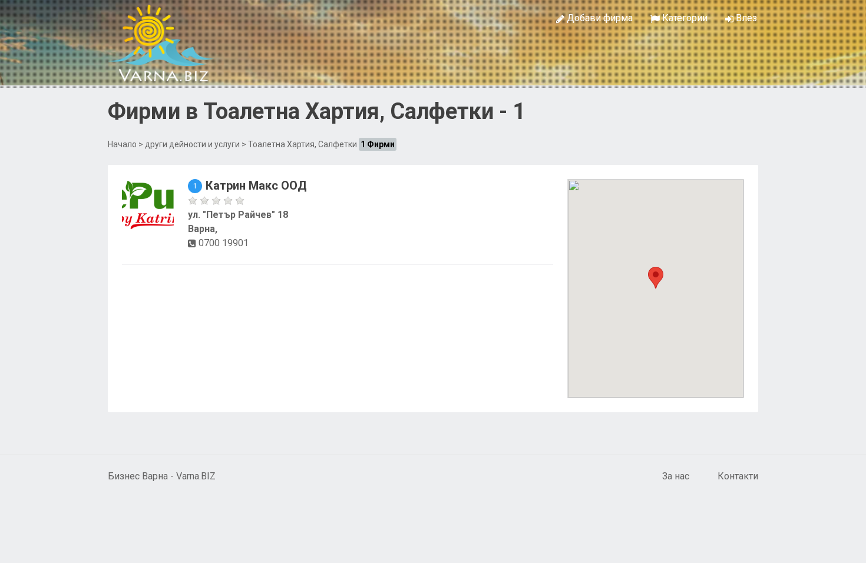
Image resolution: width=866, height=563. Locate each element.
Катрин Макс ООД (256, 185)
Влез (745, 18)
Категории (684, 18)
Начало (122, 144)
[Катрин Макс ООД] (148, 204)
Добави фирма (598, 18)
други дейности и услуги (192, 144)
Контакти (738, 476)
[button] (655, 278)
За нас (675, 476)
